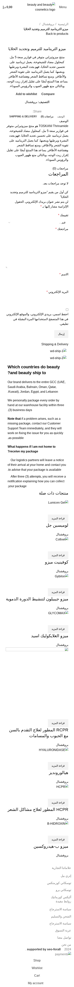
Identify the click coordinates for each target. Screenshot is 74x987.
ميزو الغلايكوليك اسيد (49, 635)
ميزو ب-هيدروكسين (51, 846)
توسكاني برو (63, 890)
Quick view (53, 510)
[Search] (19, 7)
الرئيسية (62, 24)
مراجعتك (61, 229)
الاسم (63, 274)
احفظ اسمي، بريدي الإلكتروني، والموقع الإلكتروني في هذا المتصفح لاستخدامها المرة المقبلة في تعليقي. (37, 319)
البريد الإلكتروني (57, 291)
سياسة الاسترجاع (60, 909)
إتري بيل (66, 875)
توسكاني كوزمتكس (59, 883)
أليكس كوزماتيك (61, 897)
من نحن (66, 944)
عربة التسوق (63, 930)
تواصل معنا (64, 937)
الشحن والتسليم (61, 916)
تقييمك (63, 215)
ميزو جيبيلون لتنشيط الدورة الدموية (37, 599)
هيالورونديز (58, 772)
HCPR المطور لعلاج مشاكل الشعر (38, 809)
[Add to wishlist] (43, 510)
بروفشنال (47, 24)
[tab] (61, 116)
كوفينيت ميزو (56, 562)
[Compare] (63, 510)
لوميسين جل (57, 525)
